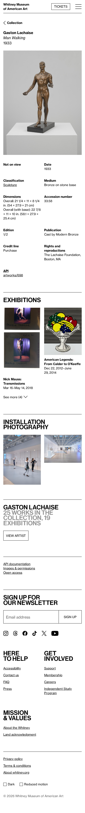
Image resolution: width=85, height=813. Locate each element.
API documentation (17, 564)
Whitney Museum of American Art (16, 6)
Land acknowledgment (19, 734)
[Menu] (78, 6)
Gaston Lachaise (18, 32)
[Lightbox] (42, 103)
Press (7, 688)
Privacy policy (13, 759)
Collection (14, 23)
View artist (16, 535)
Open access (12, 572)
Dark (11, 784)
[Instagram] (6, 633)
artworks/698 (13, 275)
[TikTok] (34, 633)
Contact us (11, 675)
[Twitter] (44, 633)
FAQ (6, 682)
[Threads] (15, 633)
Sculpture (10, 185)
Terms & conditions (17, 765)
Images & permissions (19, 568)
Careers (50, 682)
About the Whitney (16, 727)
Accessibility (12, 668)
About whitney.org (16, 772)
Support (50, 668)
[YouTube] (55, 633)
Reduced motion (36, 784)
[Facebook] (25, 633)
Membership (53, 675)
